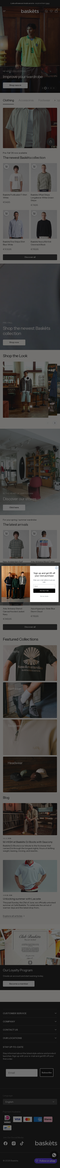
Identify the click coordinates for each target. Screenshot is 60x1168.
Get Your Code (44, 590)
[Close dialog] (56, 567)
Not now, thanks (44, 596)
